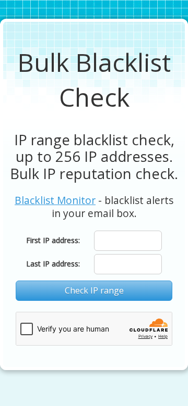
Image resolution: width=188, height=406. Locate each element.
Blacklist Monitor (55, 200)
